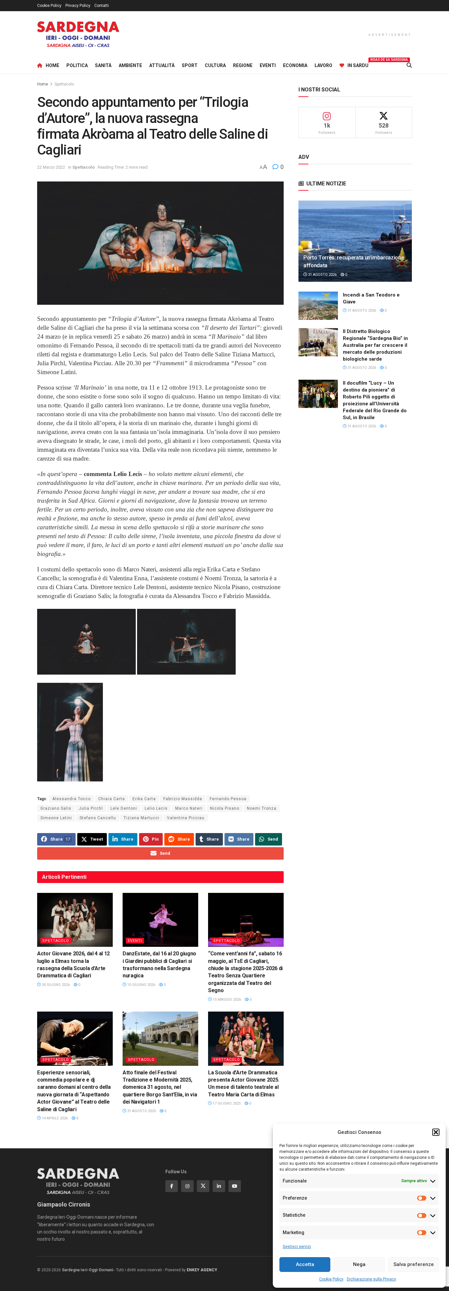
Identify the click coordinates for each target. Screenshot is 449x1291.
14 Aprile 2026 (54, 1118)
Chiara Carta (111, 799)
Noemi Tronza (261, 808)
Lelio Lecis (156, 808)
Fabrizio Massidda (182, 799)
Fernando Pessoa (228, 799)
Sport (190, 65)
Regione (242, 65)
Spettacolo (64, 84)
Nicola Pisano (224, 808)
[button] (436, 1132)
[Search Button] (409, 65)
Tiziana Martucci (141, 818)
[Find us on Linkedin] (219, 1186)
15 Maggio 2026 (226, 999)
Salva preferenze (413, 1264)
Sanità (103, 65)
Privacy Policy (77, 5)
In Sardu (357, 64)
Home (52, 65)
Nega (359, 1264)
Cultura (215, 65)
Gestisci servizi (297, 1246)
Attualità (162, 65)
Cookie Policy (331, 1279)
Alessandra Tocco (71, 799)
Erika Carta (144, 799)
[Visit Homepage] (78, 34)
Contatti (101, 5)
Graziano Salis (55, 808)
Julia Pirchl (91, 808)
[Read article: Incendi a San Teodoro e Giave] (318, 306)
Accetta (305, 1264)
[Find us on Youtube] (234, 1186)
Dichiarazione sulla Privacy (371, 1279)
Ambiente (130, 65)
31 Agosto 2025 (141, 1111)
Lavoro (323, 65)
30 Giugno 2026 (55, 985)
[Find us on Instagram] (187, 1186)
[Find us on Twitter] (203, 1186)
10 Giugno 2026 (140, 985)
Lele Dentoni (123, 808)
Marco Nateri (188, 808)
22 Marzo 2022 (51, 167)
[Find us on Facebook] (171, 1186)
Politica (77, 65)
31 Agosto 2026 (322, 275)
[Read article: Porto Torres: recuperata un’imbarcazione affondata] (355, 241)
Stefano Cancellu (98, 818)
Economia (295, 65)
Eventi (268, 65)
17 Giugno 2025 (226, 1103)
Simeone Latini (56, 818)
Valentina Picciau (185, 818)
